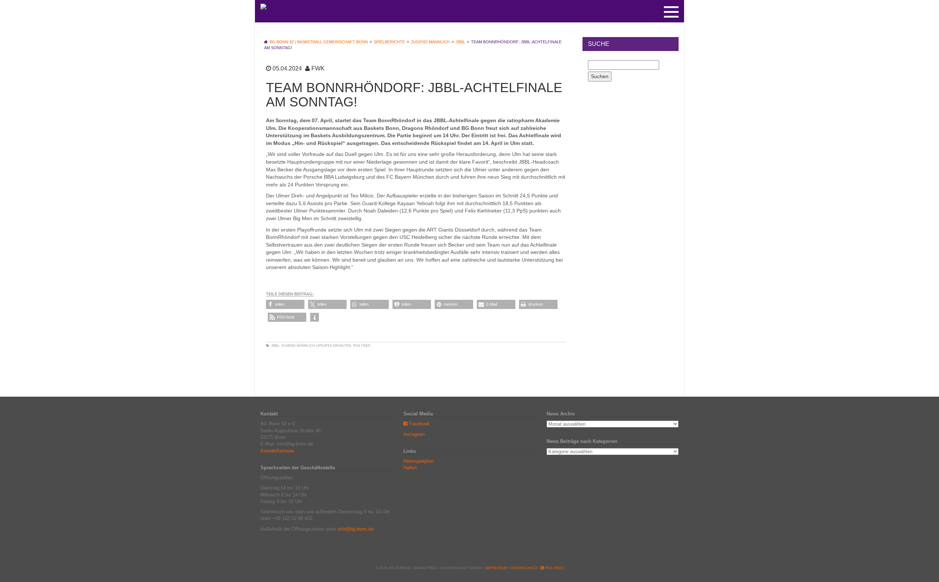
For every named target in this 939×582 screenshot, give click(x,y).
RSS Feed (361, 346)
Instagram (414, 434)
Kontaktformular (277, 451)
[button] (285, 304)
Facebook (419, 423)
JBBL (275, 346)
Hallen (410, 467)
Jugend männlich (298, 346)
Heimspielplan (418, 461)
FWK (318, 68)
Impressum (496, 568)
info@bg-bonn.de (355, 529)
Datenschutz (524, 568)
